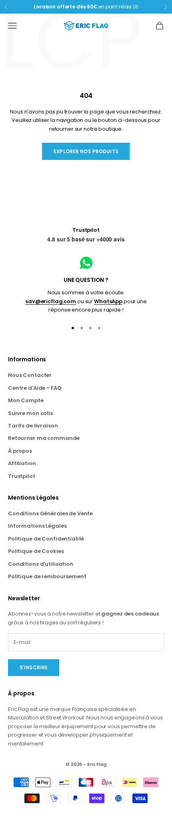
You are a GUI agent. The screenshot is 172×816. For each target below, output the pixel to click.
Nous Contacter (30, 375)
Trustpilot (86, 230)
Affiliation (22, 463)
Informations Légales (37, 526)
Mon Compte (26, 400)
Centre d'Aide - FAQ (35, 388)
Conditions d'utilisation (40, 564)
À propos (20, 451)
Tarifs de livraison (33, 425)
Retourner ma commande (44, 438)
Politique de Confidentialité (46, 539)
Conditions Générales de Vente (50, 513)
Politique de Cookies (36, 551)
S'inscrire (34, 667)
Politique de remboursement (47, 576)
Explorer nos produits (86, 151)
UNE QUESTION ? (86, 280)
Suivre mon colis (30, 413)
